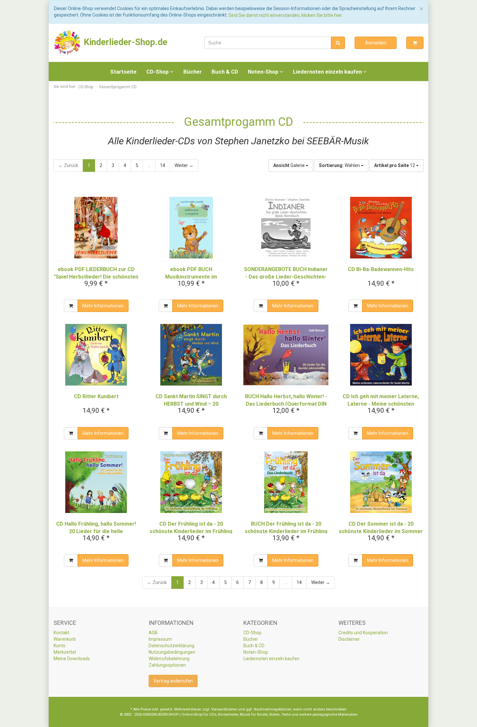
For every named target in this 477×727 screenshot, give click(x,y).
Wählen (340, 165)
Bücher (192, 71)
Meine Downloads (72, 658)
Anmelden (375, 42)
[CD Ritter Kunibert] (96, 355)
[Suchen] (338, 43)
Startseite (123, 71)
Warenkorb (65, 639)
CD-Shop (158, 71)
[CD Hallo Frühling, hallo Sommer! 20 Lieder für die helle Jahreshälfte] (96, 482)
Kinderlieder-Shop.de (124, 42)
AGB (153, 632)
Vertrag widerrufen (173, 681)
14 (162, 165)
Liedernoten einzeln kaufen (328, 71)
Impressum (160, 639)
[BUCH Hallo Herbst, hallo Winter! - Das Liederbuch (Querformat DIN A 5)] (286, 355)
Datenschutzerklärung (171, 645)
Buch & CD (225, 71)
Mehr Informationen (103, 305)
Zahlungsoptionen (167, 665)
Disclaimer (349, 639)
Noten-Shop (264, 71)
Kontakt (61, 632)
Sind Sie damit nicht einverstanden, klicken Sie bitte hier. (285, 15)
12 (395, 165)
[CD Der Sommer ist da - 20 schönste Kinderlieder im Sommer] (381, 482)
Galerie (289, 165)
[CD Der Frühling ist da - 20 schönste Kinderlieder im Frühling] (191, 482)
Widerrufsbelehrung (169, 658)
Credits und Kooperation (363, 632)
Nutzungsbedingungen (172, 652)
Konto (60, 645)
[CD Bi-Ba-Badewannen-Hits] (381, 228)
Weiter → (184, 165)
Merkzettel (65, 652)
